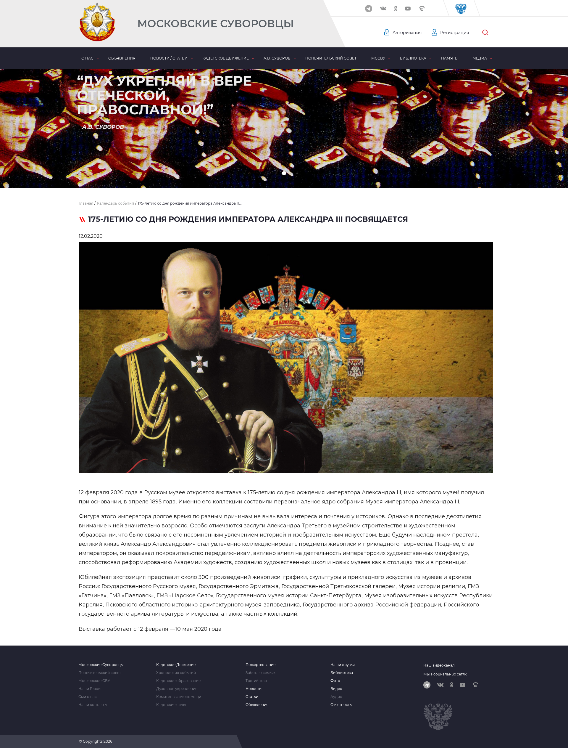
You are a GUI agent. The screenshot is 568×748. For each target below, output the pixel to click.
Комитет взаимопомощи (178, 697)
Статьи (252, 697)
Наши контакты (92, 705)
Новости (254, 689)
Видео (336, 689)
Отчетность (341, 705)
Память (449, 58)
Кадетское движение (225, 58)
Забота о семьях (260, 673)
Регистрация (454, 32)
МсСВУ (378, 58)
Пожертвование (260, 665)
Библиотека (413, 58)
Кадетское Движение (176, 665)
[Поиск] (485, 33)
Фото (335, 681)
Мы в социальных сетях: (445, 674)
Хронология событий (176, 673)
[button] (284, 173)
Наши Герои (89, 689)
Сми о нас (87, 697)
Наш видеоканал (439, 665)
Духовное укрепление (176, 689)
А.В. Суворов (277, 58)
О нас (87, 58)
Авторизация (407, 32)
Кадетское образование (178, 681)
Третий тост (256, 681)
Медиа (479, 58)
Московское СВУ (94, 681)
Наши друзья (342, 665)
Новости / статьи (169, 58)
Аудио (336, 697)
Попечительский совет (330, 58)
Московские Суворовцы (215, 23)
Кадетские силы (171, 705)
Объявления (121, 58)
